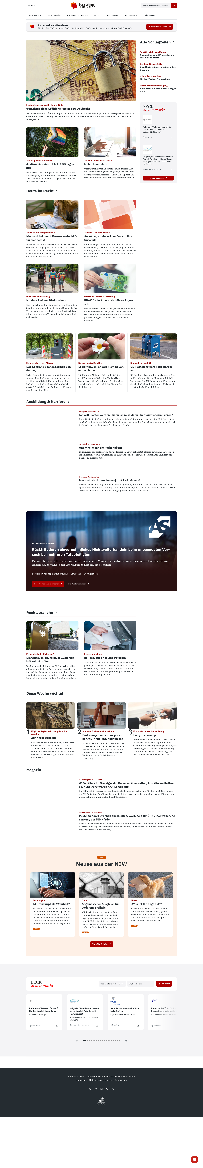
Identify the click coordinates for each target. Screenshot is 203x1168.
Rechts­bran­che (39, 612)
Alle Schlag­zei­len (155, 42)
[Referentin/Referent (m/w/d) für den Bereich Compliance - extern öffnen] (171, 137)
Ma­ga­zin (33, 769)
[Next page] (126, 1040)
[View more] (56, 191)
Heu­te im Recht (40, 191)
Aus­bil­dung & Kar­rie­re (45, 401)
